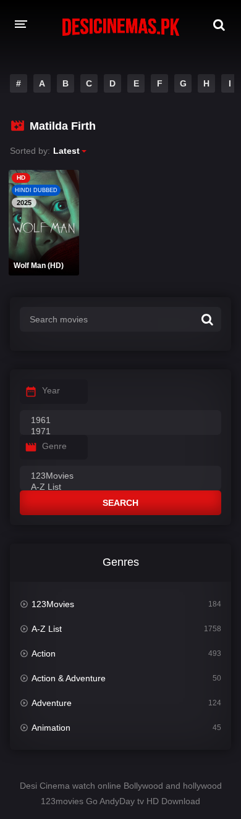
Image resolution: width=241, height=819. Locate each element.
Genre (54, 446)
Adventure (52, 703)
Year (51, 390)
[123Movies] (120, 476)
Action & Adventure (69, 678)
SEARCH (120, 503)
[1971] (120, 431)
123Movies (53, 604)
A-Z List (47, 629)
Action (44, 653)
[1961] (120, 420)
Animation (51, 728)
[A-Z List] (120, 487)
